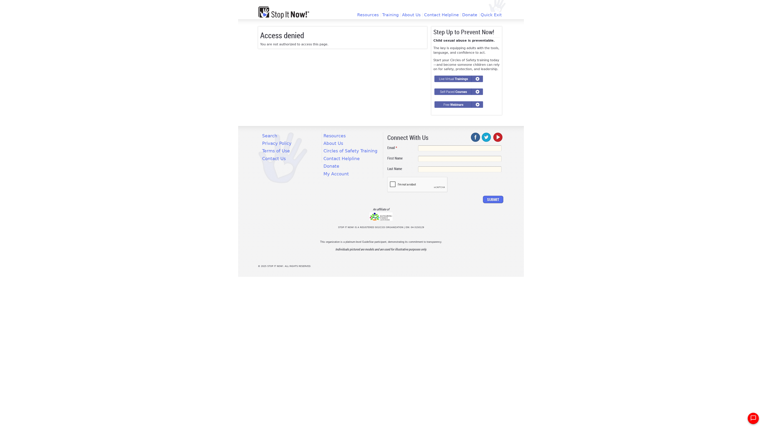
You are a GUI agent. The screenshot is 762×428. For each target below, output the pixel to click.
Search (269, 135)
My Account (336, 173)
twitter (487, 137)
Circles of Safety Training (350, 150)
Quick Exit (491, 15)
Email (392, 147)
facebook (476, 137)
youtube (497, 137)
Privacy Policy (277, 143)
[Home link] (284, 12)
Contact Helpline (441, 15)
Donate (469, 15)
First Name (395, 158)
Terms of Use (276, 150)
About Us (411, 15)
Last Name (394, 168)
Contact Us (274, 158)
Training (390, 15)
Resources (368, 15)
